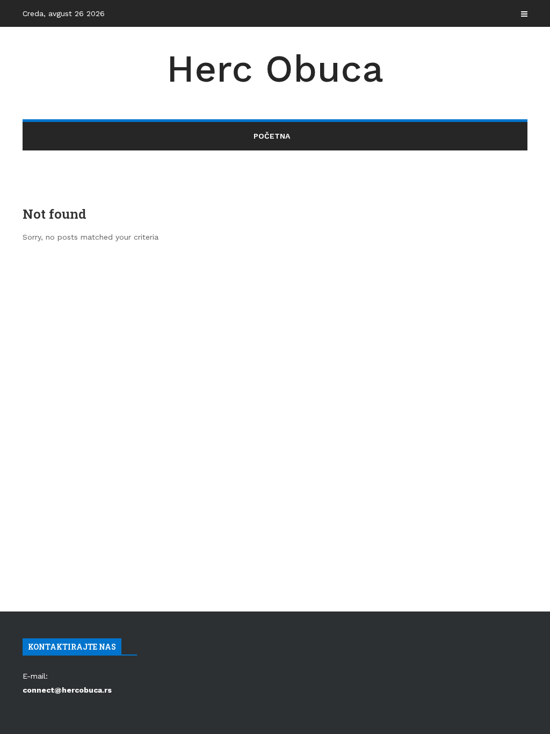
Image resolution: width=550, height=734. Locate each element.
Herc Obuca (275, 69)
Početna (272, 136)
